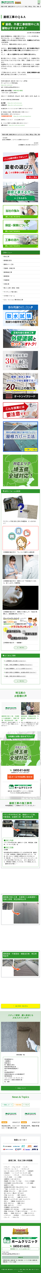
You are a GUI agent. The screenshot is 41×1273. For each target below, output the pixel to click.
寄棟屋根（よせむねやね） (12, 1207)
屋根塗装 (6, 276)
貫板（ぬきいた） (9, 1205)
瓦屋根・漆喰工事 (9, 268)
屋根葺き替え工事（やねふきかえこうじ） (16, 1187)
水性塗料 (6, 1173)
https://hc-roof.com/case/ (15, 103)
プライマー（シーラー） (11, 1169)
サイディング (25, 1169)
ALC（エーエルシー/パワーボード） (14, 1171)
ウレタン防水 (8, 1177)
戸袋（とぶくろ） (9, 1195)
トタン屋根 (30, 1183)
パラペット (7, 1215)
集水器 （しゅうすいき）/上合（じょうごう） (17, 1199)
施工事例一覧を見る (21, 1006)
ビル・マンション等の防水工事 (13, 300)
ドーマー (34, 1211)
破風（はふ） (21, 1203)
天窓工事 (6, 284)
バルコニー (7, 1175)
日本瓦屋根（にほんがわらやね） (14, 1183)
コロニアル (15, 1217)
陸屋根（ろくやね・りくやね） (13, 1181)
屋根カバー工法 (8, 264)
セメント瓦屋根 (29, 1181)
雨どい (6, 1201)
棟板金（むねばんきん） (18, 1201)
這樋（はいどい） (23, 1197)
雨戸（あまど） (22, 1195)
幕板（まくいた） (9, 1197)
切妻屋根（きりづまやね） (12, 1209)
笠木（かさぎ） (23, 1191)
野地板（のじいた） (10, 1191)
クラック (6, 1167)
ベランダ (16, 1175)
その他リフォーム (9, 296)
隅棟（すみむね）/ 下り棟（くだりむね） (16, 1211)
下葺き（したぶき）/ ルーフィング (14, 1189)
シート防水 (18, 1177)
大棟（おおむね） (28, 1209)
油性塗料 (30, 1171)
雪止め (34, 1187)
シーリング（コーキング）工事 (21, 1173)
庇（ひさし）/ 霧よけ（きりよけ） (14, 1193)
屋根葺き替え (8, 260)
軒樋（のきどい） (16, 1213)
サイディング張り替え (10, 292)
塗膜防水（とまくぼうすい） (12, 1179)
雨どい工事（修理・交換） (12, 288)
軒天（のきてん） (9, 1203)
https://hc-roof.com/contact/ (17, 125)
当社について (21, 1088)
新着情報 (18, 1105)
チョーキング (16, 1167)
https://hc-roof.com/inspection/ (22, 116)
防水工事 (6, 256)
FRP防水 (16, 1215)
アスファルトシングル (28, 1215)
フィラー (25, 1167)
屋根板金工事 (8, 272)
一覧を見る (21, 647)
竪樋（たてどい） (30, 1213)
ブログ (27, 1105)
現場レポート (8, 1105)
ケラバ (20, 1205)
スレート (6, 1217)
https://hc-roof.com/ (6, 85)
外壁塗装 (6, 280)
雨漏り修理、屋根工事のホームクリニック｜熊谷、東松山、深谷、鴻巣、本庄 (18, 1269)
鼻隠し (6, 1213)
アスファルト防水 (27, 1175)
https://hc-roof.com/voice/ (15, 105)
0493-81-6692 (18, 90)
